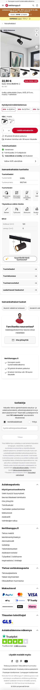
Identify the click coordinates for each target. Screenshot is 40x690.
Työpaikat (6, 556)
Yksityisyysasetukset (11, 666)
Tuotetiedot (9, 269)
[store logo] (14, 5)
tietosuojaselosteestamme (22, 470)
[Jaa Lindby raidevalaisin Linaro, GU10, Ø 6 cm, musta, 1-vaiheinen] (36, 34)
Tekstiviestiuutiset (9, 549)
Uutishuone (17, 556)
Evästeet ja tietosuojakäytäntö (27, 669)
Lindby (22, 178)
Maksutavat (7, 513)
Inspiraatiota (7, 560)
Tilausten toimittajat (14, 615)
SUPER (19, 14)
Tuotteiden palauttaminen (13, 509)
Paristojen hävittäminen (11, 672)
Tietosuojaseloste (9, 573)
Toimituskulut (7, 505)
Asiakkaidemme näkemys (17, 630)
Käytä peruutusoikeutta (13, 489)
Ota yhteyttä (7, 501)
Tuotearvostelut (11, 283)
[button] (5, 72)
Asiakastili (6, 517)
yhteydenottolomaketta (21, 468)
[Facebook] (14, 661)
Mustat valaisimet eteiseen (14, 308)
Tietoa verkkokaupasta (15, 568)
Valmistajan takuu (9, 520)
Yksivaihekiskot (10, 23)
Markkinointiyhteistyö (11, 537)
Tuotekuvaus (9, 276)
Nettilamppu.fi (10, 528)
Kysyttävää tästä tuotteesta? (21, 259)
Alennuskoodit (8, 541)
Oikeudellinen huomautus (13, 581)
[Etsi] (33, 5)
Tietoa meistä (8, 533)
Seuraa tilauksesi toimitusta (14, 497)
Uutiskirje (6, 545)
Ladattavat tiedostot (13, 290)
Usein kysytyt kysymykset (13, 493)
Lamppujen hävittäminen (29, 672)
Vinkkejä (18, 560)
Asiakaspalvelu (11, 484)
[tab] (20, 503)
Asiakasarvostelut (9, 553)
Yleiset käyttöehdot (10, 577)
